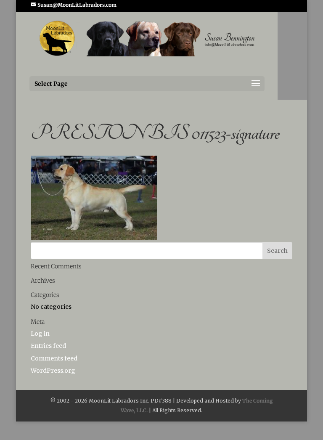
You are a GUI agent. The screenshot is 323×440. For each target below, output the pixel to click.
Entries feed (48, 346)
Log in (40, 333)
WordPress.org (53, 370)
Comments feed (54, 358)
